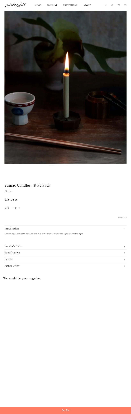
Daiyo (8, 191)
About (87, 5)
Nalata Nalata (15, 5)
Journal (52, 5)
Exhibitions (70, 5)
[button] (51, 166)
